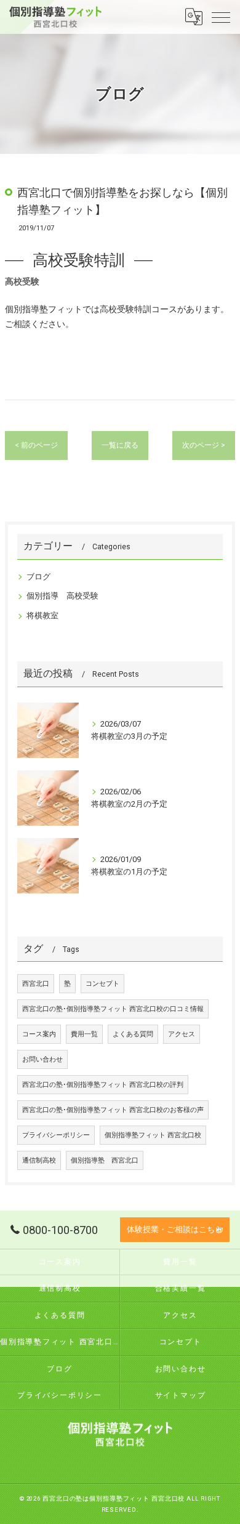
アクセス (181, 1034)
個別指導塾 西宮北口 (104, 1160)
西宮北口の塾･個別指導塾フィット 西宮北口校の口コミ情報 (113, 1009)
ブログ (38, 576)
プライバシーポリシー (56, 1135)
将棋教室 (42, 615)
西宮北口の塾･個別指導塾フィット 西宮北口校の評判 (102, 1085)
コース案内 (39, 1034)
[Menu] (220, 16)
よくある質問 (133, 1034)
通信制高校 (39, 1160)
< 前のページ (36, 445)
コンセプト (102, 984)
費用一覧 (84, 1034)
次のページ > (203, 445)
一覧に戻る (120, 445)
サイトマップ (180, 1395)
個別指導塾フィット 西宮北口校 (153, 1135)
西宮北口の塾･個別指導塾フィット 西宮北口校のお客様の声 (113, 1110)
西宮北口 (35, 984)
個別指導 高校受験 (62, 595)
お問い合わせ (42, 1059)
